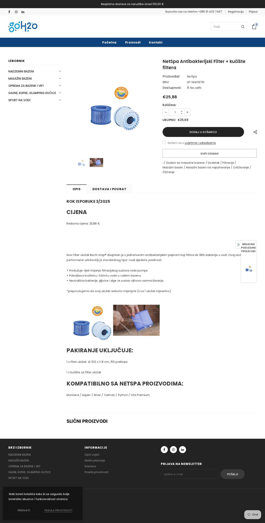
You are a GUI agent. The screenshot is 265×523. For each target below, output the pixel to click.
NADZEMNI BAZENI (21, 71)
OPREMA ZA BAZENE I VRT (26, 86)
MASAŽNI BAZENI (20, 79)
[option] (112, 105)
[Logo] (22, 26)
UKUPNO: (169, 120)
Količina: (169, 105)
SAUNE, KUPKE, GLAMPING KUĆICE (32, 93)
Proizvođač (171, 76)
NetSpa (192, 76)
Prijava (253, 12)
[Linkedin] (24, 12)
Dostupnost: (172, 88)
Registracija (236, 12)
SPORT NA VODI (19, 100)
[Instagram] (17, 12)
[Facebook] (10, 12)
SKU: (166, 82)
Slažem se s (176, 143)
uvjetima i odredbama (200, 143)
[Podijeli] (254, 132)
